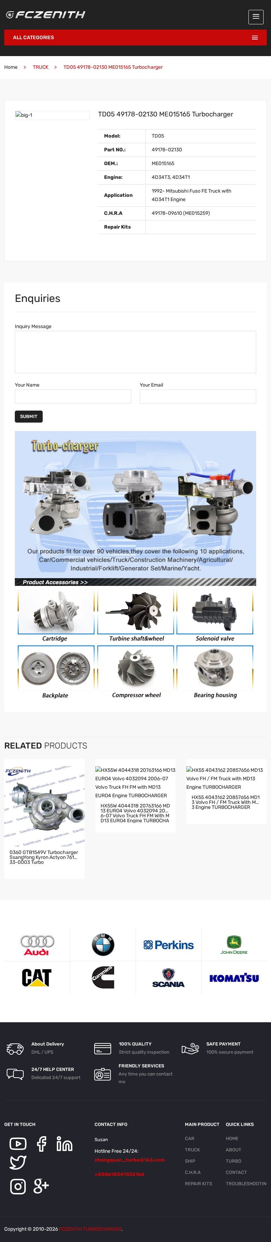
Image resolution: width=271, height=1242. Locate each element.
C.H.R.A (193, 1172)
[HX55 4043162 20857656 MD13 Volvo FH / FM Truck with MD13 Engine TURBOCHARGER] (226, 779)
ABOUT (233, 1149)
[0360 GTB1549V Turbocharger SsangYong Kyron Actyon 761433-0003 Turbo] (44, 806)
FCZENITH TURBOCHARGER (90, 1229)
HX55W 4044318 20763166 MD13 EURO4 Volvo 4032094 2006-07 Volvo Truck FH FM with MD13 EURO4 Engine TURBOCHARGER (135, 813)
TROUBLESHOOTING (243, 1183)
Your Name (27, 385)
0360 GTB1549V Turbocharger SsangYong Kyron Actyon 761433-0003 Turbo (44, 857)
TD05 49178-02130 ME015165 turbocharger (165, 114)
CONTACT (236, 1172)
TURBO (233, 1161)
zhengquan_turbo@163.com (130, 1160)
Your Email (151, 385)
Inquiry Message (33, 326)
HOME (232, 1138)
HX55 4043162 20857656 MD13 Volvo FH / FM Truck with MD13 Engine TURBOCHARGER (226, 802)
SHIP (190, 1161)
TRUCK (192, 1149)
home (11, 67)
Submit (28, 416)
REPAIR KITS (198, 1183)
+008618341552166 (119, 1174)
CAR (189, 1138)
